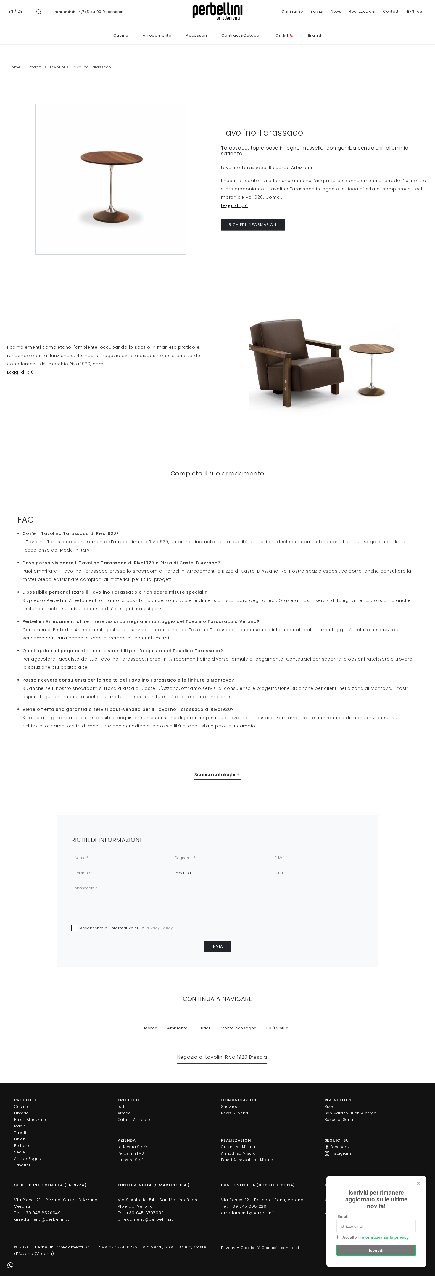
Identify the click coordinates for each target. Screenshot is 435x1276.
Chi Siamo (292, 11)
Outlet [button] (203, 1028)
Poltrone (22, 1145)
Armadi (125, 1113)
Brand (315, 35)
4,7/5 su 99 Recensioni (102, 11)
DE (20, 11)
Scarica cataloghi (214, 774)
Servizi (316, 11)
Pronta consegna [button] (238, 1028)
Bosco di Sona (339, 1119)
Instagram (340, 1153)
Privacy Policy (159, 928)
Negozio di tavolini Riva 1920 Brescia (222, 1057)
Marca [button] (151, 1028)
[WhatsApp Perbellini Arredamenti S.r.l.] (10, 1266)
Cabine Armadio (134, 1119)
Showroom (232, 1106)
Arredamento (157, 35)
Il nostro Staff (131, 1159)
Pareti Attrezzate (30, 1119)
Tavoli (20, 1132)
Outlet (284, 35)
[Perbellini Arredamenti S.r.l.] (217, 11)
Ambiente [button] (177, 1028)
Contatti (391, 11)
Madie (20, 1126)
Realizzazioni (362, 11)
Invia (217, 946)
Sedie (19, 1152)
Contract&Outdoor (241, 35)
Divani (20, 1139)
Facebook (339, 1146)
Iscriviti (376, 1250)
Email (343, 1216)
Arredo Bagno (27, 1158)
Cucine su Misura (238, 1146)
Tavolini (57, 67)
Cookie (247, 1247)
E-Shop (415, 11)
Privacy (228, 1247)
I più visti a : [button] (278, 1028)
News (336, 11)
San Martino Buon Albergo (351, 1113)
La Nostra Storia (133, 1146)
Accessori (196, 35)
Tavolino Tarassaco (91, 67)
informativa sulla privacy (384, 1237)
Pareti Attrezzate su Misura (247, 1159)
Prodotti (35, 67)
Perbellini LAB (131, 1153)
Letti (122, 1106)
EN (11, 11)
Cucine (120, 35)
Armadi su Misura (238, 1153)
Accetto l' (375, 1237)
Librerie (21, 1113)
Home (14, 67)
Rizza (330, 1106)
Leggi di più (234, 205)
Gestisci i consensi (280, 1247)
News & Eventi (234, 1113)
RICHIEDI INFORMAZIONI (253, 224)
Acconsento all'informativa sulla (126, 928)
